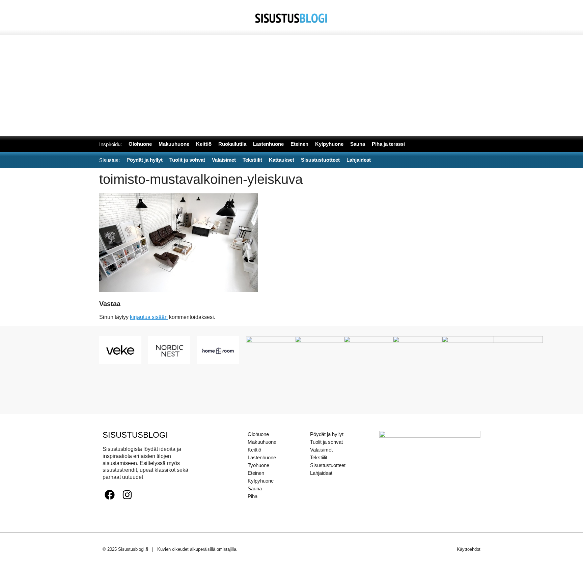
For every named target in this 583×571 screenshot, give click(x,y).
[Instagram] (127, 495)
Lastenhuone (262, 457)
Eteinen (256, 473)
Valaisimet (321, 450)
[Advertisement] (291, 85)
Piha (252, 496)
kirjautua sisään (149, 317)
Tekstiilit (318, 457)
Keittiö (254, 450)
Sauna (255, 488)
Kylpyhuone (261, 481)
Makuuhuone (262, 442)
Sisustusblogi (135, 434)
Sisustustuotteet (327, 465)
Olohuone (258, 434)
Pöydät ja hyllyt (326, 434)
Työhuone (258, 465)
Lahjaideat (321, 473)
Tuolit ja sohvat (326, 442)
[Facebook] (110, 495)
